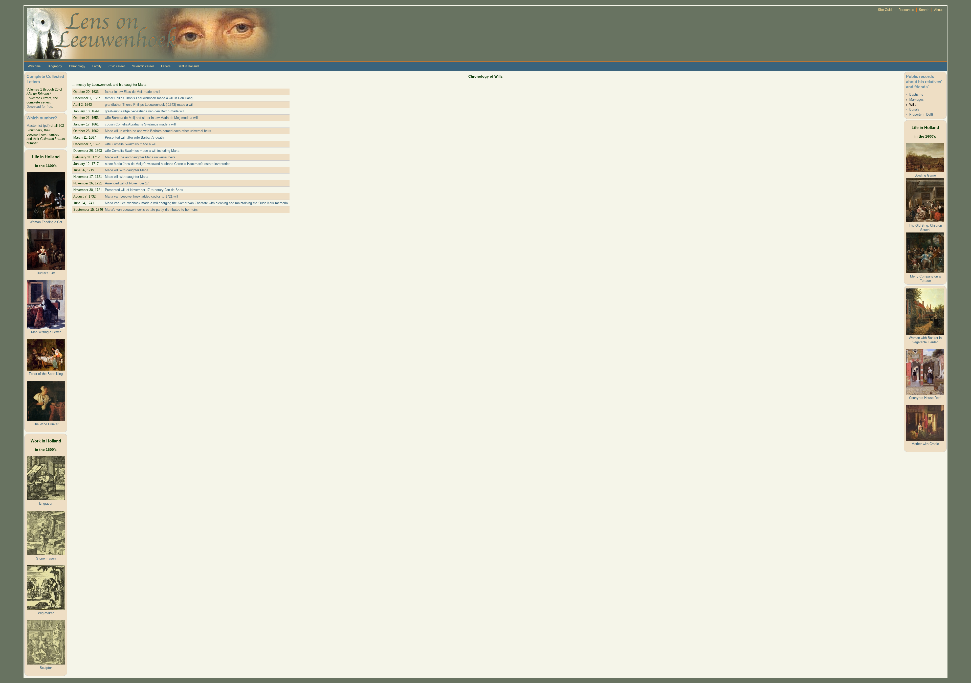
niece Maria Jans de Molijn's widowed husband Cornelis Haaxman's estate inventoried (167, 164)
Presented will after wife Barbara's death (134, 137)
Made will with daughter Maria (126, 170)
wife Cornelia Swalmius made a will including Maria (142, 151)
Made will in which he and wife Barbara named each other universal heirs (158, 131)
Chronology (77, 66)
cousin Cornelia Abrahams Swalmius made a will (140, 124)
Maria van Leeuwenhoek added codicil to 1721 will (141, 196)
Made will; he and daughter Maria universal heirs (140, 157)
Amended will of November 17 (127, 183)
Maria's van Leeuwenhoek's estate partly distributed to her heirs (151, 209)
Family (96, 66)
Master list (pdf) (38, 125)
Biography (55, 66)
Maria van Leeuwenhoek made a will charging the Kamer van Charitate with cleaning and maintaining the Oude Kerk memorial (197, 203)
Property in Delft (921, 114)
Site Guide (885, 10)
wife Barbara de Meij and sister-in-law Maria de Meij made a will (151, 118)
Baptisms (916, 94)
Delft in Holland (188, 66)
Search (924, 10)
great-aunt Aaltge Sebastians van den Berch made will (144, 111)
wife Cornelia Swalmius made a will (130, 144)
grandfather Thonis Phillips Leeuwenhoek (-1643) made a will (149, 104)
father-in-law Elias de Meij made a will (132, 92)
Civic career (116, 66)
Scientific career (143, 66)
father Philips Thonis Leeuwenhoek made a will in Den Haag (148, 98)
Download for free (39, 107)
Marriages (916, 99)
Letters (165, 66)
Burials (914, 109)
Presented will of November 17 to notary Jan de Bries (144, 190)
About (938, 10)
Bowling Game (925, 175)
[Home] (153, 33)
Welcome (34, 66)
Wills (912, 104)
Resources (906, 10)
